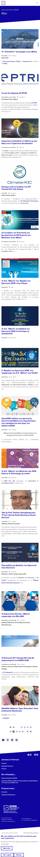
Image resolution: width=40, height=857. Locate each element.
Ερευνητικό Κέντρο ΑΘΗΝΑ (10, 10)
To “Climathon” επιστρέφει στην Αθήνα (19, 51)
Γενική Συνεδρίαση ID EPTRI (14, 93)
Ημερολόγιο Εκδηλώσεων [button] (8, 795)
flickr (35, 755)
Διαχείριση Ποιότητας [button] (7, 766)
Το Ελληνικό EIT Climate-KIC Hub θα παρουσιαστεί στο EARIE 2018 (17, 659)
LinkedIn (16, 740)
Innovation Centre (12, 2)
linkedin (31, 755)
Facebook (7, 740)
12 (21, 727)
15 (30, 727)
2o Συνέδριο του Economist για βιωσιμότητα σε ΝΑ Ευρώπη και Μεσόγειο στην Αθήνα (16, 235)
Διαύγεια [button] (3, 768)
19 (19, 731)
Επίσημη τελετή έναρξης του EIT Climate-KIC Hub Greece (16, 188)
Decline (19, 855)
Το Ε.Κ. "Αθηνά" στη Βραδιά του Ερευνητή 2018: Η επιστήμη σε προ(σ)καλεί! (15, 331)
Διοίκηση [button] (3, 763)
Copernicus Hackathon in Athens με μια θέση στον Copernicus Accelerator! (19, 142)
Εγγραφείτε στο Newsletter (7, 819)
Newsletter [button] (4, 792)
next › (27, 731)
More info (6, 848)
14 (27, 727)
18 (16, 731)
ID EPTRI (34, 103)
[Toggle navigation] (37, 3)
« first (10, 727)
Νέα (4, 13)
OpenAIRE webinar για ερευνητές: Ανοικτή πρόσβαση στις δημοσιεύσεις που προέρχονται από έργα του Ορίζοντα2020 (18, 422)
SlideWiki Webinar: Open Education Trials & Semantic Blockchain (19, 709)
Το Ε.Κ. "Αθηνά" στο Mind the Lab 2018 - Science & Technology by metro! (19, 472)
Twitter (12, 740)
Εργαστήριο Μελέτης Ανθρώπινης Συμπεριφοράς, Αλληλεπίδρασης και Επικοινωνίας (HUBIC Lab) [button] (19, 781)
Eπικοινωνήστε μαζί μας (6, 817)
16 (10, 731)
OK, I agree (7, 855)
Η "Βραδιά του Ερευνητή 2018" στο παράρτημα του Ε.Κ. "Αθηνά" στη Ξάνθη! (19, 371)
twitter (33, 755)
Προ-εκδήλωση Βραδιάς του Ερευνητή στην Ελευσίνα (19, 566)
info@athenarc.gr (27, 818)
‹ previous (13, 727)
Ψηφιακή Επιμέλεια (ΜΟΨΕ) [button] (9, 778)
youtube (37, 755)
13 (24, 727)
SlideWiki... (6, 718)
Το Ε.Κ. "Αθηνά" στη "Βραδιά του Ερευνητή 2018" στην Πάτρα (16, 282)
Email (3, 740)
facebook (28, 755)
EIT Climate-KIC (8, 672)
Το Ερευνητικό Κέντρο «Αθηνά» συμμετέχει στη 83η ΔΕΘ (15, 615)
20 (22, 731)
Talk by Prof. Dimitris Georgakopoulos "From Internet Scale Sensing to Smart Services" (18, 515)
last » (31, 731)
